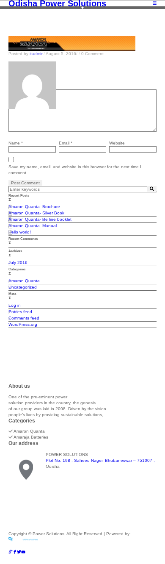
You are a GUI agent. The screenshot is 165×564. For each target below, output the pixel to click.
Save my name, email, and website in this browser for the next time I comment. (74, 169)
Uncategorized (22, 287)
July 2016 (18, 262)
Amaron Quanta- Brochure (34, 206)
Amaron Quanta (24, 280)
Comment (17, 86)
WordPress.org (22, 324)
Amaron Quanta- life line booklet (40, 219)
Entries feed (20, 311)
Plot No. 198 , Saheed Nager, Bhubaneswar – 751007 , (100, 460)
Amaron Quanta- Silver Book (36, 213)
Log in (14, 305)
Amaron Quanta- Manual (32, 225)
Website (117, 143)
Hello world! (19, 232)
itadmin (37, 53)
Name (15, 143)
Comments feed (23, 318)
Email (65, 143)
